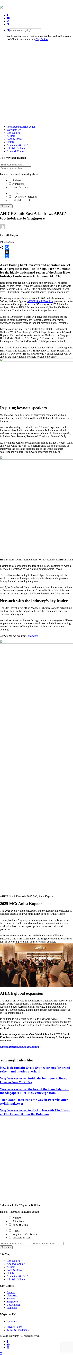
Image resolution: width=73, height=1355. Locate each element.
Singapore (12, 1301)
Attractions (18, 183)
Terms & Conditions (18, 1329)
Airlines (16, 180)
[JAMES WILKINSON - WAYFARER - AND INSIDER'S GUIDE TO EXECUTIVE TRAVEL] (1, 7)
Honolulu (12, 1307)
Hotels (16, 193)
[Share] (7, 256)
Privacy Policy (14, 1326)
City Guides (41, 39)
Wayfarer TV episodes (25, 196)
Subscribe (6, 206)
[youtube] (8, 18)
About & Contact (16, 1263)
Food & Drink (20, 187)
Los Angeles (13, 1304)
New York (12, 1295)
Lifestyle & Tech (22, 200)
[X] (7, 252)
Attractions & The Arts (19, 1276)
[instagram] (8, 21)
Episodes (11, 1321)
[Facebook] (7, 247)
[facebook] (7, 15)
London (11, 1292)
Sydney (11, 1298)
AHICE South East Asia (40, 301)
